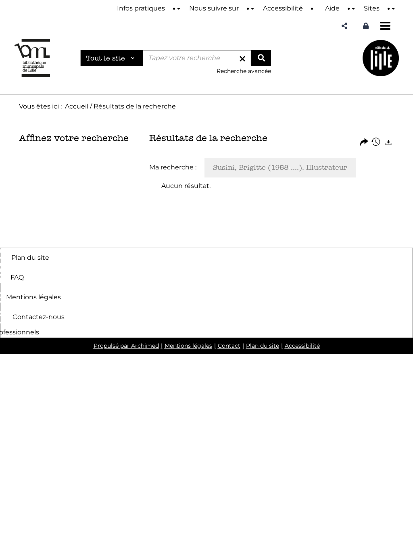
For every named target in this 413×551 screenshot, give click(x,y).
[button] (344, 26)
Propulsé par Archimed (126, 345)
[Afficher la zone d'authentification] (365, 26)
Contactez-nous (39, 317)
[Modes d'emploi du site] (178, 8)
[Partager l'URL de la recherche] (364, 142)
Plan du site (30, 257)
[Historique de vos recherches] (376, 142)
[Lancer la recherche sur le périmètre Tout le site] (261, 58)
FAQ (17, 277)
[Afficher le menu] (385, 26)
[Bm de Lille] (32, 58)
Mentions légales (33, 297)
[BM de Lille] (381, 58)
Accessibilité (302, 345)
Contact (229, 345)
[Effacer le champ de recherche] (242, 58)
